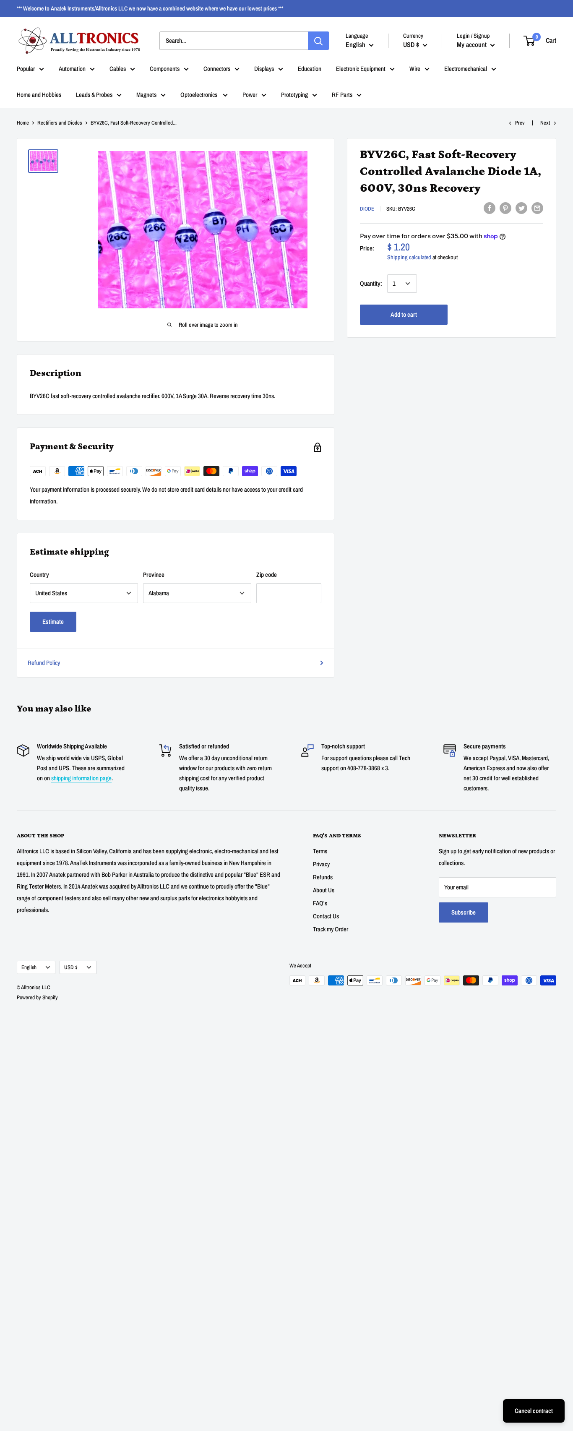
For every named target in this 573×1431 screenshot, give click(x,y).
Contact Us (326, 916)
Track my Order (330, 929)
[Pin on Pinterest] (505, 208)
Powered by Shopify (37, 997)
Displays (264, 68)
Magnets (146, 94)
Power (249, 94)
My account (472, 44)
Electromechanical (465, 68)
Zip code (266, 574)
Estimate (53, 621)
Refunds (323, 877)
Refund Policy (44, 662)
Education (309, 68)
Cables (117, 68)
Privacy (321, 864)
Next (545, 122)
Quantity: (371, 283)
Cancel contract (534, 1410)
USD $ (71, 967)
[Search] (318, 40)
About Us (323, 890)
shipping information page (81, 778)
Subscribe (463, 912)
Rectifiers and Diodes (59, 122)
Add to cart (404, 314)
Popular (26, 68)
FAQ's (320, 903)
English (28, 967)
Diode (367, 208)
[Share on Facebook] (489, 208)
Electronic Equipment (360, 68)
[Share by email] (537, 208)
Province (153, 574)
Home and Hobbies (39, 94)
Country (39, 574)
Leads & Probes (94, 94)
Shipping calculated (409, 257)
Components (165, 68)
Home (23, 122)
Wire (414, 68)
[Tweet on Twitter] (521, 208)
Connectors (216, 68)
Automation (72, 68)
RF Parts (342, 94)
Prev (520, 122)
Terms (320, 851)
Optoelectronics (199, 94)
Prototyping (294, 94)
